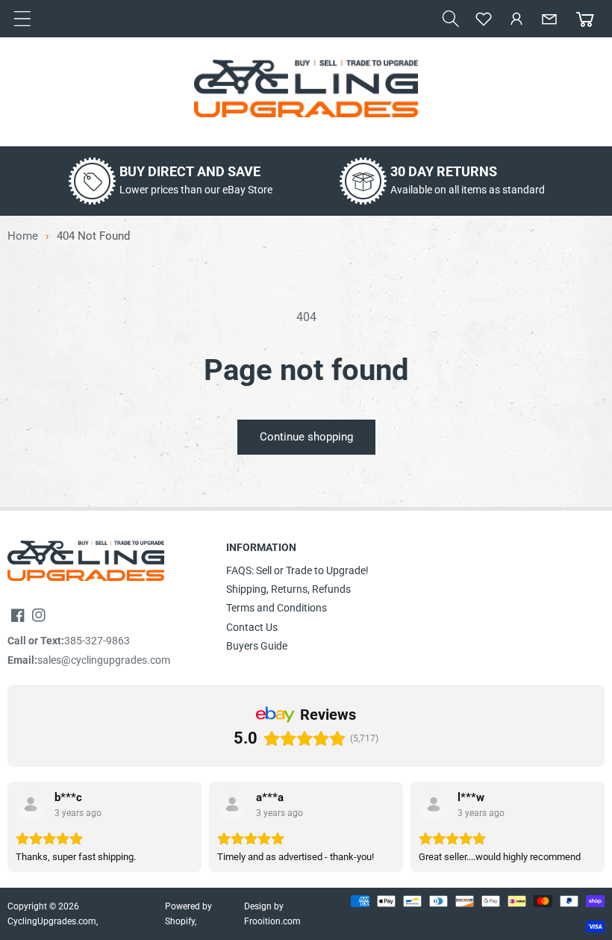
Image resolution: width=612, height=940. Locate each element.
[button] (451, 18)
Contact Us (252, 627)
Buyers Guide (256, 646)
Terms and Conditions (276, 608)
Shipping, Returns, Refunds (288, 589)
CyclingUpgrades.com (51, 921)
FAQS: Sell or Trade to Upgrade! (297, 570)
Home (22, 236)
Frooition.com (272, 921)
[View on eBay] (31, 805)
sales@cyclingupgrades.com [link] (103, 660)
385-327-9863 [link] (97, 641)
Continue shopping (306, 436)
